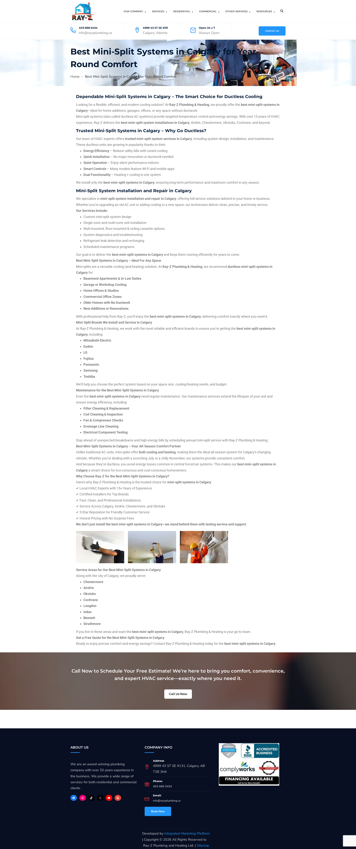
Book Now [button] (158, 811)
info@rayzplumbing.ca (167, 800)
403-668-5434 (88, 27)
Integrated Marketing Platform (187, 833)
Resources (264, 11)
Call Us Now (178, 694)
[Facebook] (73, 798)
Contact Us (272, 31)
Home (75, 76)
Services (158, 11)
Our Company (133, 11)
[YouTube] (109, 798)
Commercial (208, 11)
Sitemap (203, 845)
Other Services (236, 11)
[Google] (118, 798)
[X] (100, 798)
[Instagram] (82, 798)
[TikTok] (91, 798)
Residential (181, 11)
